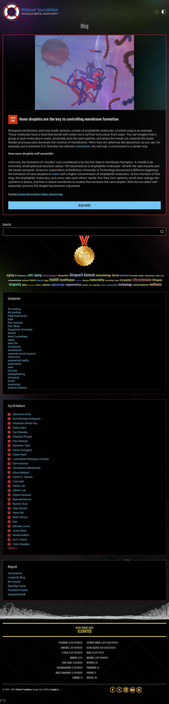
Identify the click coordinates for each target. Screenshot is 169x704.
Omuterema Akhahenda (26, 467)
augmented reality (18, 360)
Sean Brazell (20, 508)
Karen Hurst (19, 454)
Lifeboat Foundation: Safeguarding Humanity (76, 12)
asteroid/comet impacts (22, 353)
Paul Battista (20, 441)
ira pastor (126, 280)
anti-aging (35, 275)
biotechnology (103, 275)
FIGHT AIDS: (67, 663)
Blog (84, 26)
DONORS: (73, 658)
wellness (156, 285)
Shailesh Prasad (22, 436)
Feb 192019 (13, 120)
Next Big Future (17, 586)
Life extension (142, 280)
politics (38, 285)
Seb (15, 521)
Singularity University (20, 329)
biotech (89, 275)
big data (12, 370)
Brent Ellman (20, 517)
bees (10, 367)
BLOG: (89, 653)
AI (16, 275)
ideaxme (86, 281)
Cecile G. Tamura (23, 477)
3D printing (14, 309)
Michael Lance (21, 526)
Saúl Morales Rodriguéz (26, 418)
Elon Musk (14, 326)
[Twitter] (119, 690)
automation (14, 363)
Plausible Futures (18, 590)
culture (158, 276)
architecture (14, 350)
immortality (97, 280)
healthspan (67, 280)
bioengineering (16, 374)
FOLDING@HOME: (64, 668)
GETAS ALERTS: (93, 648)
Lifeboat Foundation (24, 690)
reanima (46, 285)
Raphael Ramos (22, 499)
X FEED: (65, 653)
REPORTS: (91, 663)
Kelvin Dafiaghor (22, 450)
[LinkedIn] (126, 690)
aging (10, 275)
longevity (15, 285)
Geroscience (15, 573)
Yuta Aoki (18, 481)
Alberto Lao (19, 490)
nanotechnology (56, 195)
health (54, 280)
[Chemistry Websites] (84, 252)
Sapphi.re (55, 690)
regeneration (73, 285)
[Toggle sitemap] (157, 12)
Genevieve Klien (24, 195)
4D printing (14, 312)
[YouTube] (132, 690)
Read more (84, 205)
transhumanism (141, 285)
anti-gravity (14, 346)
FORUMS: (76, 678)
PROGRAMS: (92, 668)
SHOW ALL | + (13, 548)
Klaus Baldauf (21, 472)
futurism (40, 281)
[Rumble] (139, 690)
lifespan (157, 280)
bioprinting (14, 384)
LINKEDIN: (65, 648)
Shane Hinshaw (22, 495)
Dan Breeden (20, 432)
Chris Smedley (21, 544)
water (55, 174)
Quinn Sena (19, 427)
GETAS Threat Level (84, 630)
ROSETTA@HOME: (63, 673)
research (85, 285)
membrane (83, 146)
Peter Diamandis (17, 315)
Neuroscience (31, 285)
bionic (11, 381)
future (33, 280)
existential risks (14, 280)
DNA (10, 319)
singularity (96, 285)
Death (162, 276)
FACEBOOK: (63, 643)
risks (90, 285)
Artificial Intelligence (49, 276)
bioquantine (63, 275)
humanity (79, 281)
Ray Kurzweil (15, 322)
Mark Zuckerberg (17, 336)
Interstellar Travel (112, 280)
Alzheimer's (22, 276)
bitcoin (115, 275)
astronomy (14, 357)
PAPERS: (90, 673)
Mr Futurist (14, 581)
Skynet (12, 333)
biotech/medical (40, 195)
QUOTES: (90, 678)
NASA (24, 285)
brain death (133, 276)
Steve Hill (18, 512)
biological (13, 377)
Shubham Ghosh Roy (25, 423)
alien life (13, 343)
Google (46, 281)
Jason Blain (20, 530)
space (103, 285)
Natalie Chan (20, 503)
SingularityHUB (16, 594)
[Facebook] (112, 690)
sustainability (112, 285)
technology (125, 285)
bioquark (76, 275)
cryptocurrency (150, 276)
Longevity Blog (16, 577)
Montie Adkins (21, 535)
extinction (25, 281)
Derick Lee (19, 485)
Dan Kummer (20, 463)
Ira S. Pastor (20, 539)
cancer (141, 276)
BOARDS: (90, 658)
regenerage (58, 285)
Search (162, 231)
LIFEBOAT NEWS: (94, 643)
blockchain (124, 276)
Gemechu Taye (21, 445)
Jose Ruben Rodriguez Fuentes (31, 459)
